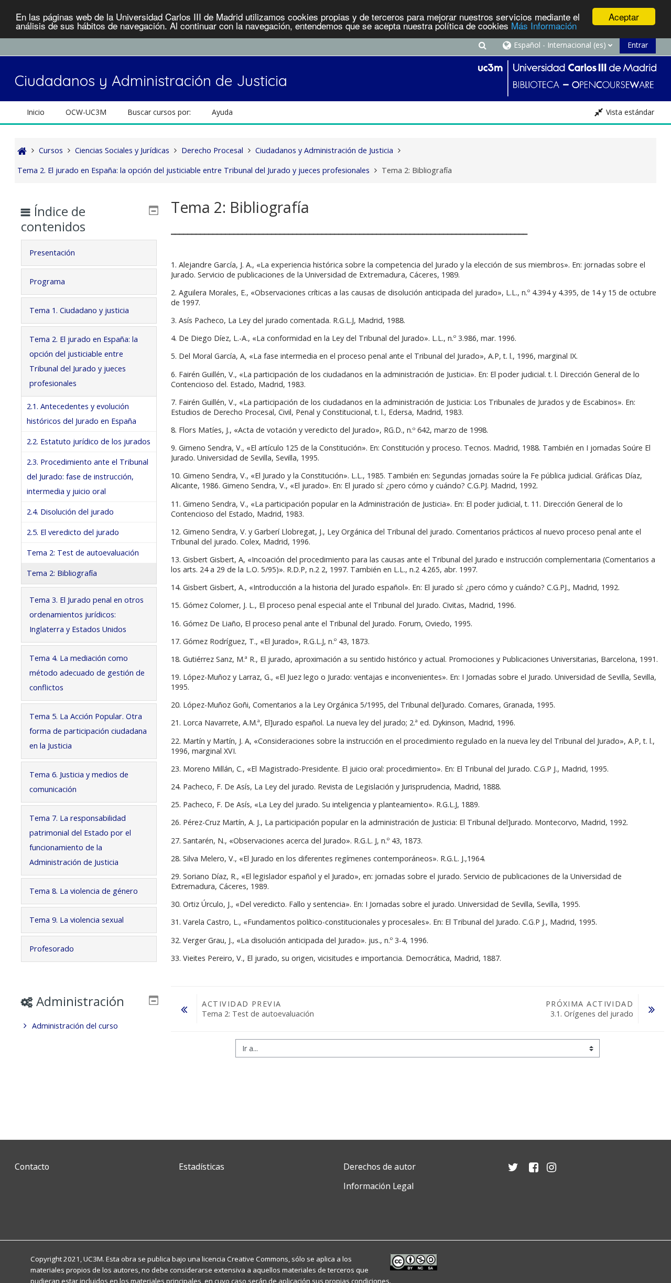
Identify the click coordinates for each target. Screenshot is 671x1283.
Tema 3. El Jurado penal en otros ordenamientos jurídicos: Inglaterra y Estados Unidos (86, 614)
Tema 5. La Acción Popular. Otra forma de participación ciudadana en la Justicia (88, 731)
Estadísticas (201, 1166)
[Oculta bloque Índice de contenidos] (153, 210)
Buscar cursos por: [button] (159, 112)
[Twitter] (25, 1211)
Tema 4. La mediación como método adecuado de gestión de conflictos (87, 672)
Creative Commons (257, 1259)
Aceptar (624, 16)
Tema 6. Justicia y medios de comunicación (78, 781)
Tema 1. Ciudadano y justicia (79, 310)
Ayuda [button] (222, 112)
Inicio (36, 112)
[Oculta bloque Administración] (153, 1000)
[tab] (88, 252)
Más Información (544, 26)
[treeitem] (88, 1026)
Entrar (637, 45)
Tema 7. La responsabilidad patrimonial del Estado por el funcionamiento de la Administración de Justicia (80, 840)
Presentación (52, 253)
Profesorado (51, 949)
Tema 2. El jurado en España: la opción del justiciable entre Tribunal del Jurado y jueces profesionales (83, 361)
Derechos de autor (379, 1166)
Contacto (32, 1166)
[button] (482, 44)
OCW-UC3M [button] (86, 112)
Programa (47, 281)
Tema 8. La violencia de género (83, 891)
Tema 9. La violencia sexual (76, 920)
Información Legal (378, 1186)
